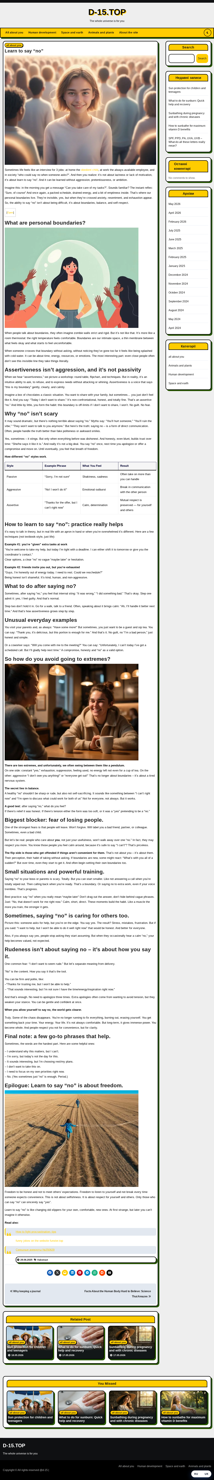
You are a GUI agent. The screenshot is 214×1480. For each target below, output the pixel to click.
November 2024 (178, 283)
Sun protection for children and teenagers (26, 1348)
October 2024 (177, 292)
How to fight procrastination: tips (36, 1231)
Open (10, 212)
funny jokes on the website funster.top (39, 1240)
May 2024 (175, 319)
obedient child (89, 169)
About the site (128, 32)
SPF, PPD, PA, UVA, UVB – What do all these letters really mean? (187, 142)
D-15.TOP (107, 12)
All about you (14, 32)
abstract (43, 1259)
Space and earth (72, 32)
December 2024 (178, 274)
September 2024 (179, 301)
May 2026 (175, 204)
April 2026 (175, 212)
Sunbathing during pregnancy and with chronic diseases (130, 1348)
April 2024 (175, 328)
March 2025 (176, 248)
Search (188, 47)
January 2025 (177, 266)
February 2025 (177, 257)
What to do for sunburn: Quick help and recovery (80, 1348)
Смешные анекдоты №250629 (35, 1249)
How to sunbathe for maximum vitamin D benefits (183, 1419)
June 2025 (175, 239)
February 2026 (177, 221)
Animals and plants (101, 32)
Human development (42, 32)
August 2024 (176, 310)
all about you (13, 45)
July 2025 (174, 230)
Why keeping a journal (26, 1291)
